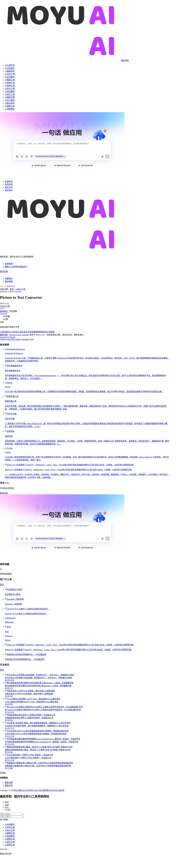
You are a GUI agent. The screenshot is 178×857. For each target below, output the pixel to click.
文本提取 (51, 332)
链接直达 (4, 311)
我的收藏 (9, 281)
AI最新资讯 (10, 71)
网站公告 (9, 187)
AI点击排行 (10, 68)
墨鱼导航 (4, 335)
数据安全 (43, 332)
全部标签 (9, 181)
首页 (12, 289)
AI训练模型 (10, 109)
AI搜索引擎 (10, 97)
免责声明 (9, 184)
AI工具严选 (10, 65)
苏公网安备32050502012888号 (51, 790)
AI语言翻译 (10, 91)
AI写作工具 (10, 74)
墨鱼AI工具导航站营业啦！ (16, 267)
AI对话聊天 (10, 77)
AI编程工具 (10, 106)
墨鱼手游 (9, 785)
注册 (6, 271)
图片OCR (10, 332)
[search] (23, 814)
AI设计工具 (10, 94)
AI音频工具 (10, 86)
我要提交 (9, 279)
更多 (2, 585)
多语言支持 (26, 332)
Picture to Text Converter (19, 335)
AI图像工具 (10, 80)
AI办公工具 (10, 89)
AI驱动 (3, 332)
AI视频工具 (10, 83)
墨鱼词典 (9, 783)
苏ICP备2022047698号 (23, 790)
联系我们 (9, 190)
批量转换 (35, 332)
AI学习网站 (10, 100)
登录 (2, 271)
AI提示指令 (10, 103)
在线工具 (18, 332)
